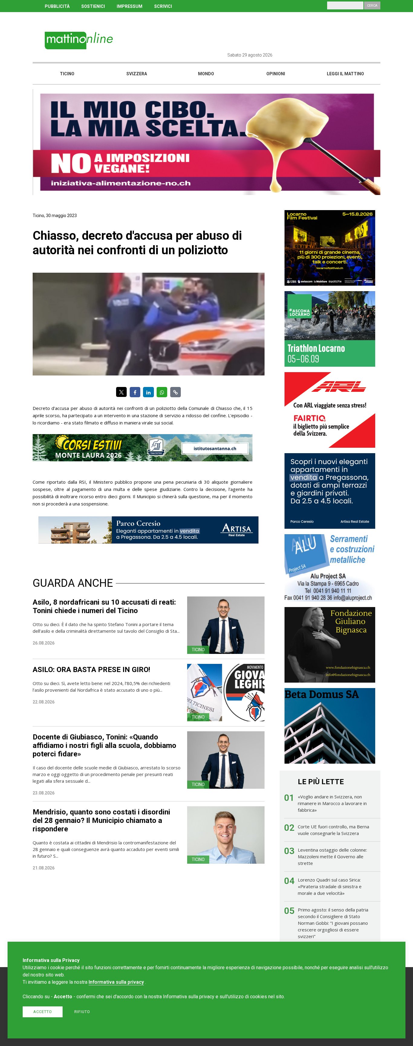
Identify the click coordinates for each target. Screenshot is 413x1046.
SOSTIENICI (93, 6)
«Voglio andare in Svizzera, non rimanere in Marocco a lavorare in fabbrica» (332, 803)
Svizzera (136, 73)
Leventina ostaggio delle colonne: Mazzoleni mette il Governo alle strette (332, 856)
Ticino (67, 73)
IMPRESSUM (129, 6)
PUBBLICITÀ (57, 6)
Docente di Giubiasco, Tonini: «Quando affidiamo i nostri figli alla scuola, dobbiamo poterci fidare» (104, 745)
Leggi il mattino (345, 73)
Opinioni (275, 73)
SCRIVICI (163, 6)
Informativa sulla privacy (116, 982)
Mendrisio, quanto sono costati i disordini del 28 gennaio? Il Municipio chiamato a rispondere (101, 820)
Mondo (206, 73)
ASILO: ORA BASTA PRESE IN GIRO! (91, 669)
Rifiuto (82, 1011)
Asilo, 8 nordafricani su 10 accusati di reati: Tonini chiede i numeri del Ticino (104, 606)
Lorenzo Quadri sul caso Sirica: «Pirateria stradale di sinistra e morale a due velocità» (330, 886)
